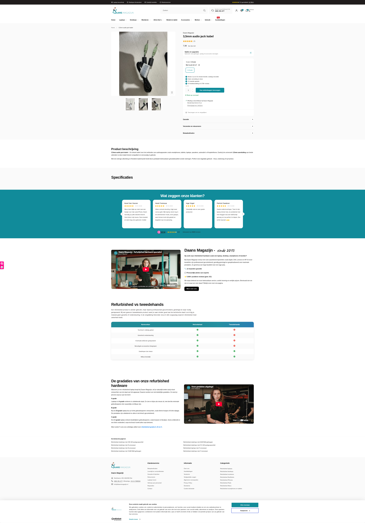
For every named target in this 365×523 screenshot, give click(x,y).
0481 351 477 (118, 481)
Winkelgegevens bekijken (195, 105)
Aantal (187, 86)
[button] (123, 20)
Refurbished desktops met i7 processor (195, 451)
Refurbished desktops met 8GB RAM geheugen (198, 442)
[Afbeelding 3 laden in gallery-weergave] (156, 104)
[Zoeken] (204, 10)
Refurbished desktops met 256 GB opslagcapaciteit (127, 442)
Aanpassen (244, 510)
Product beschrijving (124, 149)
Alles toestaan (245, 505)
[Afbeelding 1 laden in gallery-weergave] (130, 104)
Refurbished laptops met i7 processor (195, 448)
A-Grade (190, 70)
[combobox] (184, 10)
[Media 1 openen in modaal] (143, 64)
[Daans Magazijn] (120, 468)
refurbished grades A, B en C (151, 427)
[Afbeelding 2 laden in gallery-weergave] (143, 104)
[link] (117, 2)
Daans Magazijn (188, 33)
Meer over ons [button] (191, 289)
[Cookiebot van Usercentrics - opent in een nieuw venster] (116, 519)
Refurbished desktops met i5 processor (123, 445)
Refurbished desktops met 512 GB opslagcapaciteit (199, 445)
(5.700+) (251, 2)
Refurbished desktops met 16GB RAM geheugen (126, 451)
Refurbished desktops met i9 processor (123, 448)
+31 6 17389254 (135, 481)
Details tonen (133, 519)
